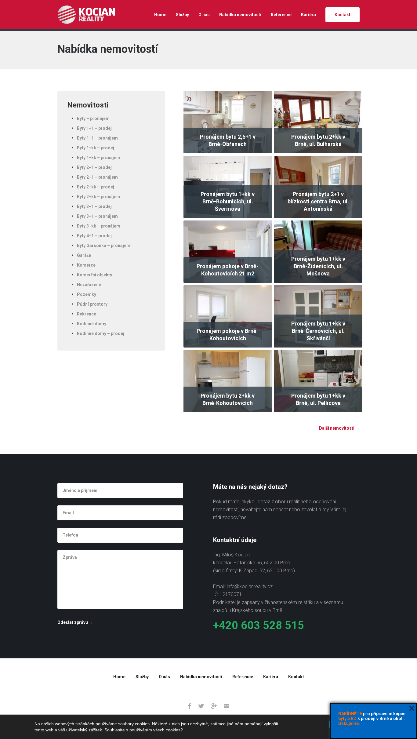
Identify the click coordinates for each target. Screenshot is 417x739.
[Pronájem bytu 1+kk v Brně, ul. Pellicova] (318, 380)
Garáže (84, 255)
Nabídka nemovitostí (240, 14)
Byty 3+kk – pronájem (98, 226)
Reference (281, 14)
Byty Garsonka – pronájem (103, 245)
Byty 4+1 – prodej (94, 235)
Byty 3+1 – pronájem (97, 216)
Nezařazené (89, 284)
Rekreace (86, 313)
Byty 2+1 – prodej (94, 167)
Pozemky (86, 294)
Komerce (86, 265)
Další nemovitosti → (339, 428)
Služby (182, 14)
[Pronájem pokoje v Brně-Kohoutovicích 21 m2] (227, 251)
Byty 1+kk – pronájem (98, 157)
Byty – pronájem (93, 118)
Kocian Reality (86, 14)
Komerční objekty (94, 274)
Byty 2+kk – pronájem (98, 196)
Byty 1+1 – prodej (94, 128)
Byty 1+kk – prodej (95, 147)
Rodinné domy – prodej (100, 333)
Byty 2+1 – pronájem (97, 177)
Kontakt (342, 14)
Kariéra (308, 14)
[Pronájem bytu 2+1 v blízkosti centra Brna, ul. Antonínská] (318, 186)
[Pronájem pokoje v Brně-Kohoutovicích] (227, 316)
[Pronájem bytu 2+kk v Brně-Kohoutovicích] (227, 380)
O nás (204, 14)
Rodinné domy (91, 323)
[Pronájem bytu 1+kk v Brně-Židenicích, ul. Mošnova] (318, 251)
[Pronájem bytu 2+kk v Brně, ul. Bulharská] (318, 121)
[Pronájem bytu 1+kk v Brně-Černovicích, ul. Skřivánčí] (318, 316)
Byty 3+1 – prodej (94, 206)
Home (160, 14)
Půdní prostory (92, 304)
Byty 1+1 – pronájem (97, 138)
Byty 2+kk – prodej (95, 186)
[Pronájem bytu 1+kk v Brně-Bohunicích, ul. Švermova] (227, 186)
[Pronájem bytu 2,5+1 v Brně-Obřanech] (227, 121)
